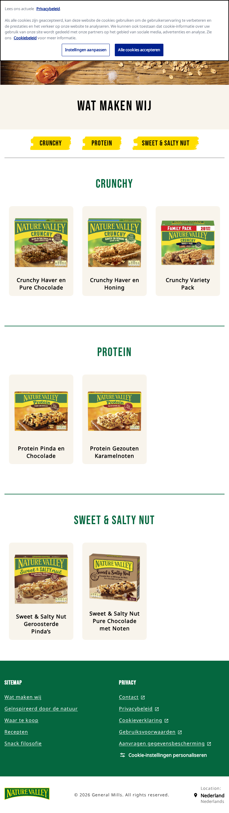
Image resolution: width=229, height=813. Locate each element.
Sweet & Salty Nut (166, 143)
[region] (114, 30)
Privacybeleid (48, 8)
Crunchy (51, 143)
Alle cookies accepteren (139, 49)
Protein (102, 143)
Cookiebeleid (25, 37)
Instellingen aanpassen (86, 49)
